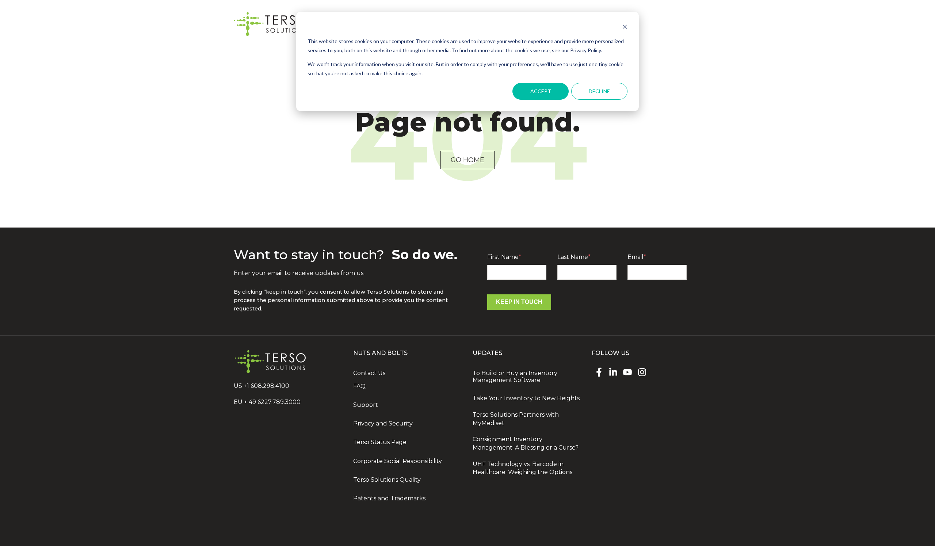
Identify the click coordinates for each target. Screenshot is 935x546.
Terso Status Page (380, 442)
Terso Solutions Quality (387, 479)
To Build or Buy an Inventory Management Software (515, 376)
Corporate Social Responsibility (397, 461)
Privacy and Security (383, 423)
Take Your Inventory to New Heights (526, 398)
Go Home (467, 160)
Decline (599, 91)
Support (365, 404)
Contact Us (369, 373)
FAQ (359, 386)
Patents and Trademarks (389, 498)
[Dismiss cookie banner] (624, 27)
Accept (540, 91)
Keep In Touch (519, 302)
